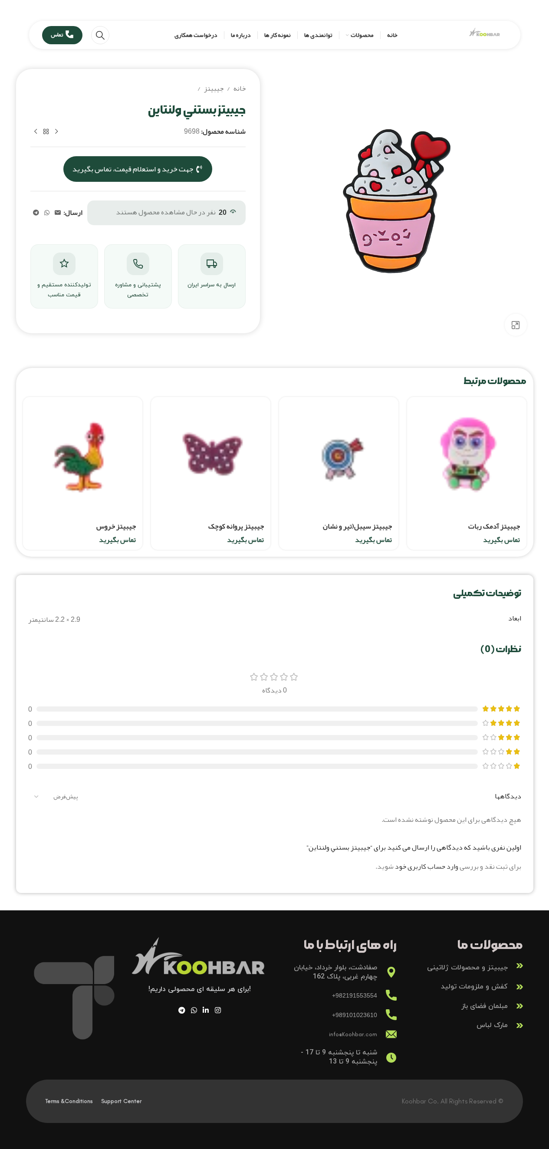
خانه (239, 89)
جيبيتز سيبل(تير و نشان (357, 526)
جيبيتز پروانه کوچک (236, 526)
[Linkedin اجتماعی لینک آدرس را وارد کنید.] (206, 1010)
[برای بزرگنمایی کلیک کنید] (515, 324)
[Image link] (199, 963)
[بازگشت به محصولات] (46, 132)
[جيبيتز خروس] (82, 456)
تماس (57, 34)
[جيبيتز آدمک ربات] (466, 456)
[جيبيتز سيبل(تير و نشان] (338, 456)
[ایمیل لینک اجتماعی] (57, 213)
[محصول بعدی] (35, 132)
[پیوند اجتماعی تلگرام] (36, 213)
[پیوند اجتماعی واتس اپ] (47, 213)
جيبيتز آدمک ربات (494, 526)
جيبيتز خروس (116, 526)
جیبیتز (214, 89)
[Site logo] (485, 37)
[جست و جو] (100, 35)
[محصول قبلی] (56, 132)
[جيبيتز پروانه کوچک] (210, 456)
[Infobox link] (464, 965)
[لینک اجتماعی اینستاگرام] (218, 1010)
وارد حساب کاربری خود (426, 866)
